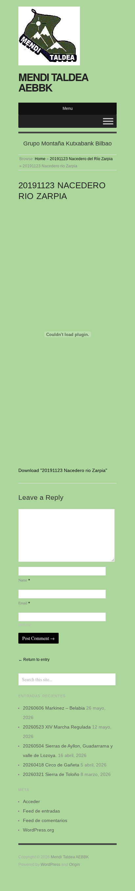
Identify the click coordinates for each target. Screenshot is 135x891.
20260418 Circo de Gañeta (51, 764)
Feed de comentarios (45, 820)
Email (24, 602)
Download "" (62, 470)
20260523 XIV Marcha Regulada (57, 727)
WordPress (50, 864)
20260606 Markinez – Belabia (54, 708)
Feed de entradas (41, 811)
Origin (74, 864)
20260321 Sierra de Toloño (51, 774)
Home (40, 159)
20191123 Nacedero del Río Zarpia (81, 159)
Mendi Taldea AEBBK (53, 82)
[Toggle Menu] (108, 121)
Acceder (31, 801)
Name (24, 580)
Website (24, 624)
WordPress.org (38, 829)
